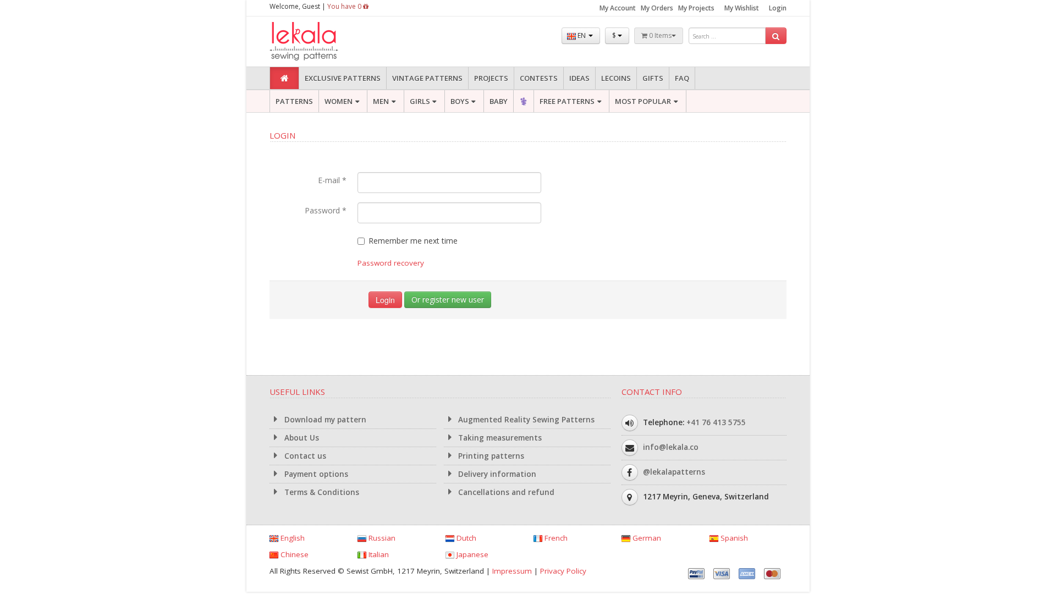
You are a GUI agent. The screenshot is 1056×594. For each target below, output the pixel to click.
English (291, 538)
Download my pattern (324, 420)
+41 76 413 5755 (716, 422)
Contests (539, 78)
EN (581, 35)
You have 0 (345, 6)
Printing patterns (490, 456)
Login (778, 8)
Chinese (293, 554)
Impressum (512, 571)
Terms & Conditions (320, 492)
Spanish (733, 538)
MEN (381, 101)
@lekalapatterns (674, 472)
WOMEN (338, 101)
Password (325, 210)
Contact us (304, 456)
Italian (377, 554)
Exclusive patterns (343, 78)
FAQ (682, 78)
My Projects (696, 8)
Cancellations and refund (505, 492)
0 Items (659, 35)
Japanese (471, 554)
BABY (499, 101)
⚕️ (523, 101)
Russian (380, 538)
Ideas (579, 78)
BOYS (459, 101)
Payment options (315, 474)
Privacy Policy (563, 571)
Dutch (465, 538)
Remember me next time (413, 240)
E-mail (332, 180)
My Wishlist (741, 8)
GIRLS (420, 101)
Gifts (652, 78)
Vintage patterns (427, 78)
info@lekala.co (670, 447)
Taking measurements (499, 438)
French (555, 538)
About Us (300, 438)
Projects (491, 78)
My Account (618, 8)
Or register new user (447, 299)
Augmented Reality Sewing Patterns (525, 420)
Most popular (643, 101)
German (645, 538)
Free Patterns (567, 101)
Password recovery (391, 263)
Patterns (294, 101)
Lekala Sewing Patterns (325, 41)
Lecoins (616, 78)
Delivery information (496, 474)
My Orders (657, 8)
